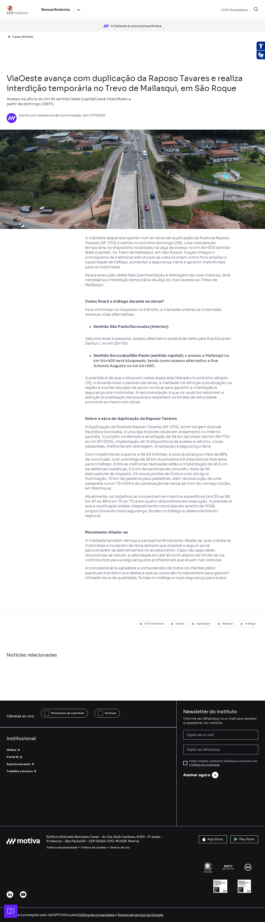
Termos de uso (120, 847)
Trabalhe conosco (20, 771)
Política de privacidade (205, 764)
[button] (255, 10)
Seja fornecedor (18, 764)
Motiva (11, 750)
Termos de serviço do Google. (140, 915)
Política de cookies (94, 847)
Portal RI (13, 757)
